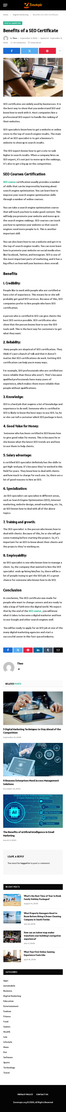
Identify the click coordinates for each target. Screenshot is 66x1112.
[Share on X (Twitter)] (29, 51)
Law (5, 1036)
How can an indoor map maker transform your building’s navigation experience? (42, 935)
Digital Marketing (12, 23)
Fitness (7, 1016)
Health (6, 1031)
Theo (14, 38)
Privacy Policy (25, 1094)
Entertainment (10, 1006)
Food (5, 1021)
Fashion (7, 1011)
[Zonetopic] (33, 5)
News (6, 1047)
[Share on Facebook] (11, 51)
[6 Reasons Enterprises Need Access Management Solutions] (33, 759)
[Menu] (5, 5)
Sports (6, 1062)
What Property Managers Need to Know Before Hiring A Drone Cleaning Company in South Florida (42, 916)
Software (8, 1057)
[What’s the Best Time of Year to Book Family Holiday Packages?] (12, 900)
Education (8, 1001)
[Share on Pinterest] (47, 51)
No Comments (19, 42)
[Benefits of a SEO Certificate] (33, 77)
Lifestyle (7, 1042)
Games (6, 1026)
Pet (5, 1052)
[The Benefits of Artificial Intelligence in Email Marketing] (33, 811)
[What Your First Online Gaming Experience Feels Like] (12, 956)
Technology (9, 1067)
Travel (6, 1072)
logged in (25, 863)
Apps (5, 980)
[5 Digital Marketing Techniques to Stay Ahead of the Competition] (33, 708)
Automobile (9, 985)
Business (7, 990)
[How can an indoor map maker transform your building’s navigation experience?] (12, 937)
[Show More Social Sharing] (60, 51)
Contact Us (42, 1094)
